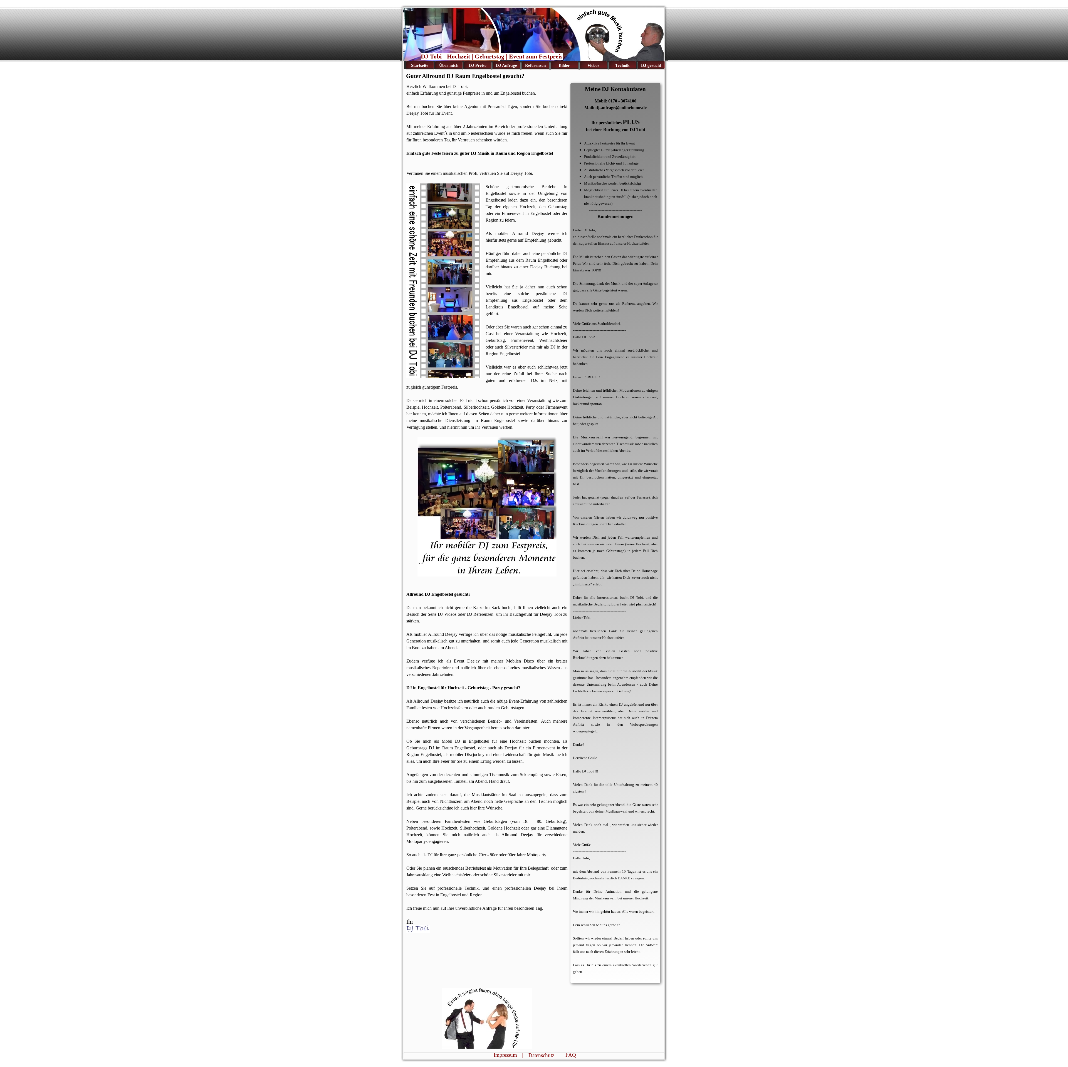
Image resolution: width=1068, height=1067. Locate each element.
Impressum (505, 1055)
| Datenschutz (538, 1055)
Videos (593, 65)
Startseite (419, 65)
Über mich (448, 65)
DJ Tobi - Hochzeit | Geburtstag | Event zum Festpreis (492, 56)
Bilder (564, 65)
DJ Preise (477, 65)
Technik (622, 65)
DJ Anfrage (506, 65)
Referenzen (535, 65)
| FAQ (566, 1055)
